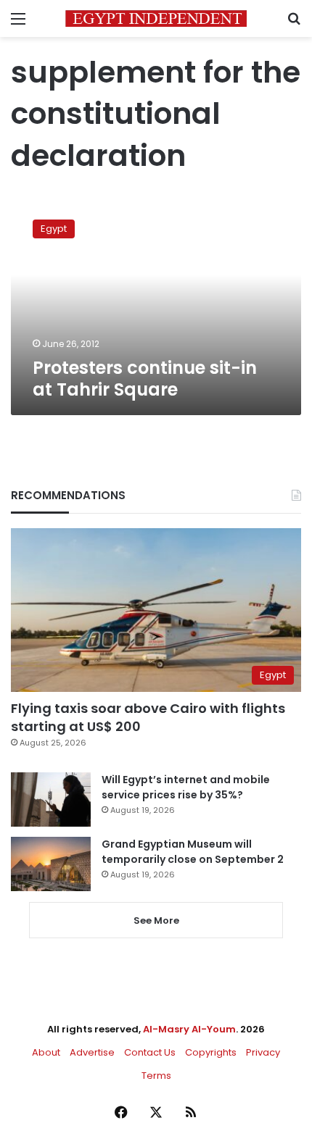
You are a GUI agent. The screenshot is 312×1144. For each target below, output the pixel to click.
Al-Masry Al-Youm (189, 1029)
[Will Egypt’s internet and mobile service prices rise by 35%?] (51, 799)
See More (156, 920)
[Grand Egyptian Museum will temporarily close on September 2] (51, 864)
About (46, 1052)
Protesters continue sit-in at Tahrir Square (145, 378)
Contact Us (150, 1052)
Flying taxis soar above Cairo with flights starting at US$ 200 (148, 717)
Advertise (92, 1052)
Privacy (263, 1052)
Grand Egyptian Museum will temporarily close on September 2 (193, 852)
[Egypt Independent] (156, 18)
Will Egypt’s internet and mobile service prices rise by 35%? (186, 787)
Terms (156, 1075)
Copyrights (211, 1052)
